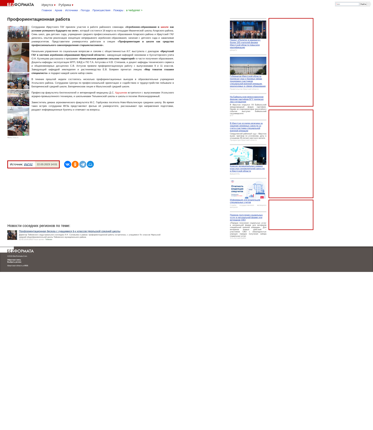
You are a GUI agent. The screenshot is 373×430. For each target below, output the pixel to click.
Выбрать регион (14, 262)
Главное (47, 10)
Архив (58, 10)
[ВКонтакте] (67, 164)
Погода (85, 10)
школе (164, 27)
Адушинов (121, 92)
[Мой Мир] (90, 164)
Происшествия (101, 10)
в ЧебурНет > (134, 10)
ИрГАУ (28, 164)
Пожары (118, 10)
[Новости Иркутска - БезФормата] (17, 3)
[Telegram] (82, 164)
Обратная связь (14, 260)
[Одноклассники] (75, 164)
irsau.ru (16, 138)
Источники (71, 10)
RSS (26, 266)
